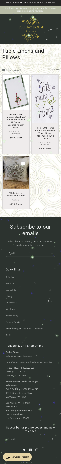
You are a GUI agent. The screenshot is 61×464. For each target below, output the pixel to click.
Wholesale (10, 309)
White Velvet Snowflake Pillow (16, 194)
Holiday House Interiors (33, 462)
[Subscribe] (52, 253)
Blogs (8, 335)
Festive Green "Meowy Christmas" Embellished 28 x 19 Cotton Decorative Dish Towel (16, 121)
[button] (3, 29)
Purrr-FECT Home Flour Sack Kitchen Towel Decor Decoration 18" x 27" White (45, 133)
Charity (9, 296)
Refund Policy (12, 316)
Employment (11, 303)
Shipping (10, 277)
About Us (10, 284)
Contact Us (11, 290)
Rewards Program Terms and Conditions (24, 328)
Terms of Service (13, 322)
